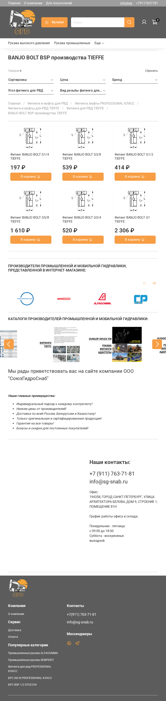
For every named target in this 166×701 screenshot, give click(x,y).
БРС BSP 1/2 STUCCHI (22, 684)
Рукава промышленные (72, 43)
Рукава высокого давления (29, 43)
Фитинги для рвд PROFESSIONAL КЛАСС (29, 669)
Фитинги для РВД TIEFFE (85, 108)
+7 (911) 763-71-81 (112, 474)
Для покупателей (59, 3)
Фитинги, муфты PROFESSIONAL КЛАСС (104, 103)
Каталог (58, 22)
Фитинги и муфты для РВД (48, 103)
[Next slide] (157, 344)
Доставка (14, 630)
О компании (33, 3)
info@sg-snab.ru (126, 3)
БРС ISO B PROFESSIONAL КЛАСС (30, 678)
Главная (14, 3)
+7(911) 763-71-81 (81, 614)
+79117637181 (147, 3)
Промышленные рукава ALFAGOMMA (33, 653)
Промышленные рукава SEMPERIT (31, 660)
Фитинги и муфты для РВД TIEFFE (33, 108)
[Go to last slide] (9, 344)
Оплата (13, 637)
